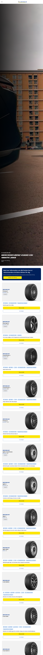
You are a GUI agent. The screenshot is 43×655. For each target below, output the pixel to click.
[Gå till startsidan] (22, 2)
